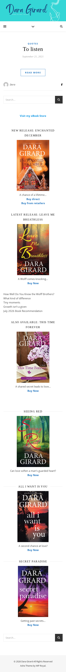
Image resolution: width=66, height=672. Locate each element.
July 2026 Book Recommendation (22, 311)
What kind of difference (17, 298)
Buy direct (33, 199)
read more (33, 72)
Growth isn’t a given (15, 306)
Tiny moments (11, 302)
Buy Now (33, 283)
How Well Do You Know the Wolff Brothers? (28, 294)
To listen (33, 49)
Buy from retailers (33, 203)
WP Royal (41, 665)
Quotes (33, 43)
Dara (12, 84)
